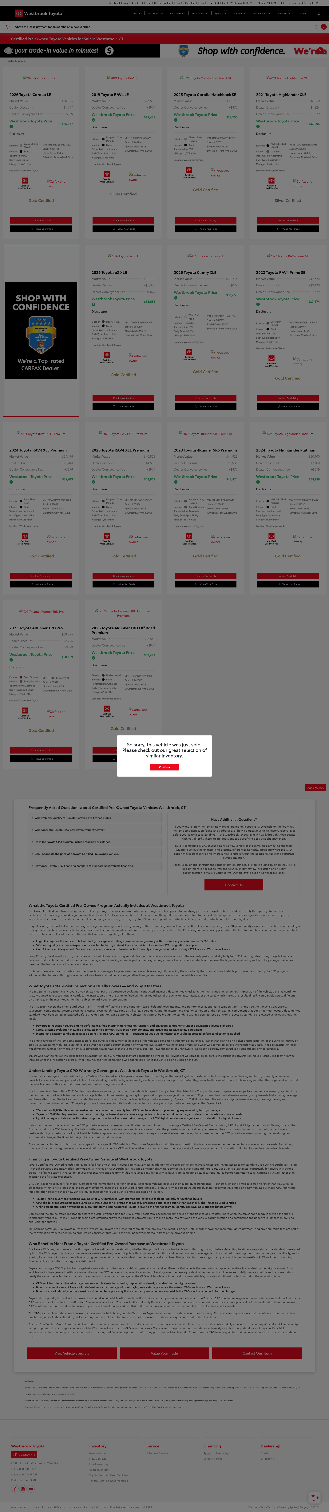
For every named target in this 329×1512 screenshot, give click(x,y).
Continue (164, 767)
